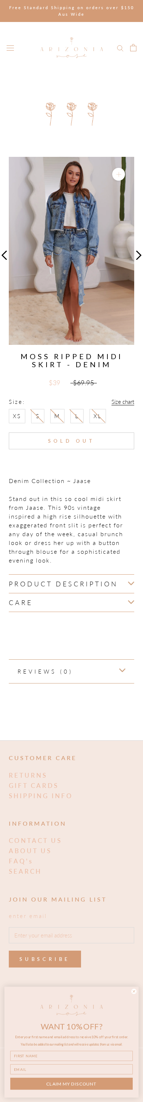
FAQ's (21, 861)
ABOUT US (30, 851)
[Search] (120, 47)
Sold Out (71, 441)
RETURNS (28, 775)
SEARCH (25, 871)
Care (21, 602)
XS (17, 416)
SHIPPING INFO (41, 796)
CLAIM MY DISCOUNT (71, 1084)
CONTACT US (35, 840)
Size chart (122, 401)
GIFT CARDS (34, 785)
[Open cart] (133, 47)
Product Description (63, 583)
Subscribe (44, 959)
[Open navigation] (10, 48)
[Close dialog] (134, 991)
